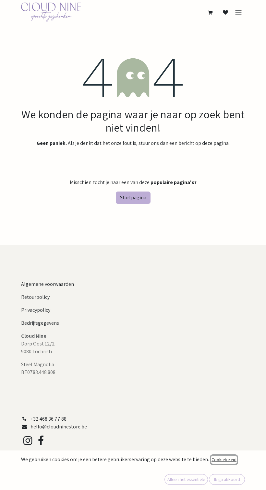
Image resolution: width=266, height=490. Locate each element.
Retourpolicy (35, 297)
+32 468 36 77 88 (48, 418)
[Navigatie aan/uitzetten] (238, 12)
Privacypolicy (35, 310)
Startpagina (133, 197)
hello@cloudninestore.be (58, 426)
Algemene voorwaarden (47, 284)
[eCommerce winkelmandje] (209, 12)
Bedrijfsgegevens (40, 323)
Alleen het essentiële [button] (186, 479)
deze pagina (215, 143)
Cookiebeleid (224, 459)
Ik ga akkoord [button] (227, 479)
